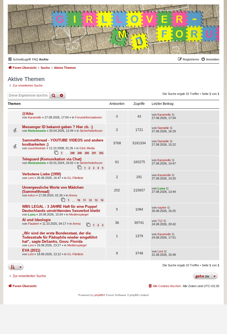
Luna (161, 188)
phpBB (98, 295)
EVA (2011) (31, 250)
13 (96, 200)
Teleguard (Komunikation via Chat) (51, 159)
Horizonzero (37, 130)
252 (101, 153)
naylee (162, 207)
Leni (30, 177)
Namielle (163, 128)
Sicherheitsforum (91, 130)
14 (101, 200)
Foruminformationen (88, 117)
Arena (73, 195)
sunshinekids (37, 148)
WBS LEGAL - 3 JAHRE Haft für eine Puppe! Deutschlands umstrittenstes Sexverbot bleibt (61, 208)
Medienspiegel (78, 214)
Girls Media (87, 148)
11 (84, 200)
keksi (31, 195)
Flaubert (33, 223)
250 (87, 153)
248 (72, 153)
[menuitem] (35, 59)
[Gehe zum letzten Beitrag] (173, 114)
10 (78, 200)
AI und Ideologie (36, 220)
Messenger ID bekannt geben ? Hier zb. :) (57, 127)
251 (94, 153)
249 (80, 153)
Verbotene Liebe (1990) (41, 174)
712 (160, 220)
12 (90, 200)
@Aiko (27, 114)
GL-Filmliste (75, 177)
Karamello (34, 117)
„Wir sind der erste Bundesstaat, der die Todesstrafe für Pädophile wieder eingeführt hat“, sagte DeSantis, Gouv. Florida (59, 237)
